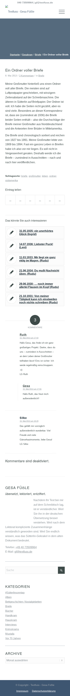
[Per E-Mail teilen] (60, 200)
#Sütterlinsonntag (14, 592)
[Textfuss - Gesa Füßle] (29, 11)
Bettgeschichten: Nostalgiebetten (23, 601)
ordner (52, 176)
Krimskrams (12, 629)
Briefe (41, 75)
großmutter (35, 176)
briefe (24, 176)
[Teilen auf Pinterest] (40, 200)
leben (45, 176)
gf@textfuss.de (44, 2)
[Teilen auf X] (20, 200)
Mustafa (9, 633)
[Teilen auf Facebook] (10, 200)
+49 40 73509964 (26, 547)
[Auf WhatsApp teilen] (30, 200)
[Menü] (60, 11)
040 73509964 (25, 2)
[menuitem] (60, 11)
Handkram (11, 615)
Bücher (9, 610)
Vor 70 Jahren (13, 638)
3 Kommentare (26, 75)
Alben (8, 597)
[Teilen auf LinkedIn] (50, 200)
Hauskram (11, 620)
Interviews (11, 624)
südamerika (11, 180)
